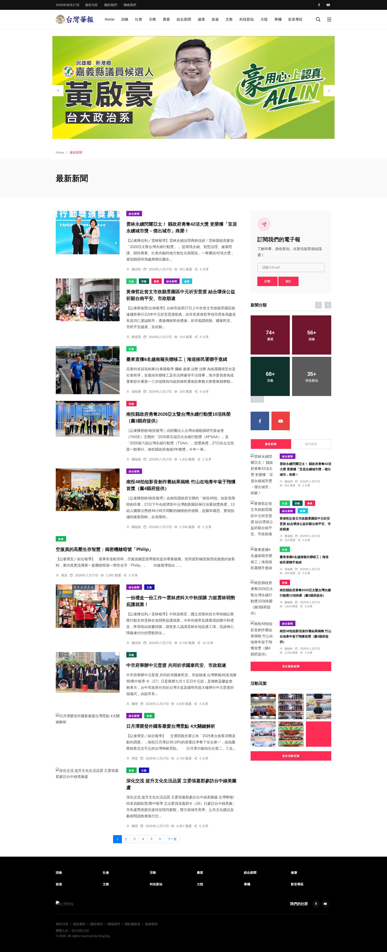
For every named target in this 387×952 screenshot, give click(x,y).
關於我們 (110, 5)
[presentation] (58, 90)
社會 (138, 19)
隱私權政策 (132, 924)
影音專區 (295, 19)
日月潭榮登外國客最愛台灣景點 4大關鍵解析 (170, 726)
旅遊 (215, 19)
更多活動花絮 (291, 755)
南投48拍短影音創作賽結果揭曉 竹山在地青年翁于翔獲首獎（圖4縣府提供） (305, 636)
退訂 (288, 281)
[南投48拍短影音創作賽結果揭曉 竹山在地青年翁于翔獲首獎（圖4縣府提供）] (88, 490)
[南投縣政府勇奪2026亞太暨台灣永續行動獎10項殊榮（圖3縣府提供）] (88, 419)
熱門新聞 (311, 444)
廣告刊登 (91, 5)
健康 (201, 19)
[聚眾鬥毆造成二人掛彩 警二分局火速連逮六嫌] (318, 706)
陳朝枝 (136, 459)
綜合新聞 (184, 19)
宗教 (152, 19)
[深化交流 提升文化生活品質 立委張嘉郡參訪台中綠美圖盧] (88, 774)
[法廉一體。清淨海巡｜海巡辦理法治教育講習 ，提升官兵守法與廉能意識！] (263, 706)
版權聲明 (151, 924)
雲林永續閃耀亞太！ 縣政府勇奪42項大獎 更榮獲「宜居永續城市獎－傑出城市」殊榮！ (305, 469)
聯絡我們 (130, 5)
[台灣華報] (75, 19)
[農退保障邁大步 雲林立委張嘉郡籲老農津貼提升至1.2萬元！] (318, 734)
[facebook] (319, 5)
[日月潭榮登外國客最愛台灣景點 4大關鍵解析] (88, 719)
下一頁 (172, 839)
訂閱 (267, 281)
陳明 (135, 704)
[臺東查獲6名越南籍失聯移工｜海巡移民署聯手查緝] (88, 370)
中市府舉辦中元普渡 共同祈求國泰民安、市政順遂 (176, 665)
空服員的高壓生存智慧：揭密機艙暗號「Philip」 (104, 549)
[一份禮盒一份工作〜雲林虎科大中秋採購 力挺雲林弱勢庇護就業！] (88, 606)
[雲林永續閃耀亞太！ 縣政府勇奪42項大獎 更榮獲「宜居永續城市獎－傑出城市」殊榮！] (88, 232)
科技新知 (246, 19)
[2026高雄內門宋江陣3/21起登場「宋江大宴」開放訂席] (290, 734)
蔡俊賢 (136, 337)
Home (109, 19)
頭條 (124, 19)
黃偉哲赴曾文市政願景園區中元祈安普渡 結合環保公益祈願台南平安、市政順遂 (305, 524)
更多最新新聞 (291, 666)
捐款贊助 (79, 924)
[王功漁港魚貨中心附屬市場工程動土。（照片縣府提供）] (263, 734)
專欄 (278, 19)
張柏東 (136, 391)
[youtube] (328, 5)
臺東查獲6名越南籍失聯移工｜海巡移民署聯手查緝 (176, 359)
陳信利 (136, 269)
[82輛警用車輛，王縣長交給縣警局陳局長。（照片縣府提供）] (290, 706)
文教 (229, 19)
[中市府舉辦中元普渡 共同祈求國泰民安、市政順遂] (88, 672)
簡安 (64, 575)
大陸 (264, 19)
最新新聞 (271, 444)
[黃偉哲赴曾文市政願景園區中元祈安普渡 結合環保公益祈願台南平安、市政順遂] (88, 299)
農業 (166, 19)
